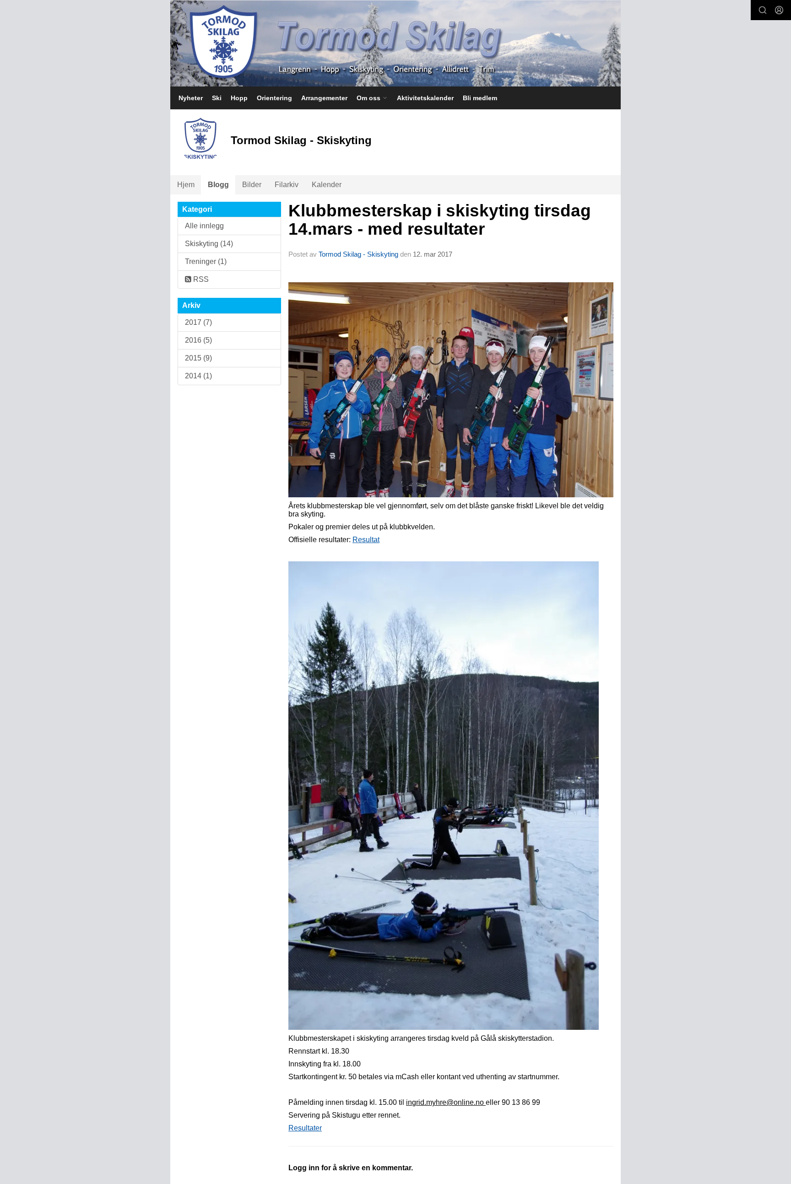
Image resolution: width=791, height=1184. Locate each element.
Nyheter (191, 98)
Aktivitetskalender (425, 98)
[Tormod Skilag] (395, 43)
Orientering (274, 98)
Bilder (251, 184)
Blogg (218, 184)
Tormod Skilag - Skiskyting (358, 254)
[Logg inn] (779, 10)
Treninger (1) (206, 261)
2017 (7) (198, 322)
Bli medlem (480, 98)
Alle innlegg (204, 226)
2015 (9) (198, 358)
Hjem (186, 184)
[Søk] (762, 10)
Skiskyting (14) (209, 244)
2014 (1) (198, 376)
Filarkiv (286, 184)
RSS (200, 279)
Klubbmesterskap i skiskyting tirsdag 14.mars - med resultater (439, 220)
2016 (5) (198, 340)
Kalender (326, 184)
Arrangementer (324, 98)
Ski (217, 98)
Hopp (239, 98)
